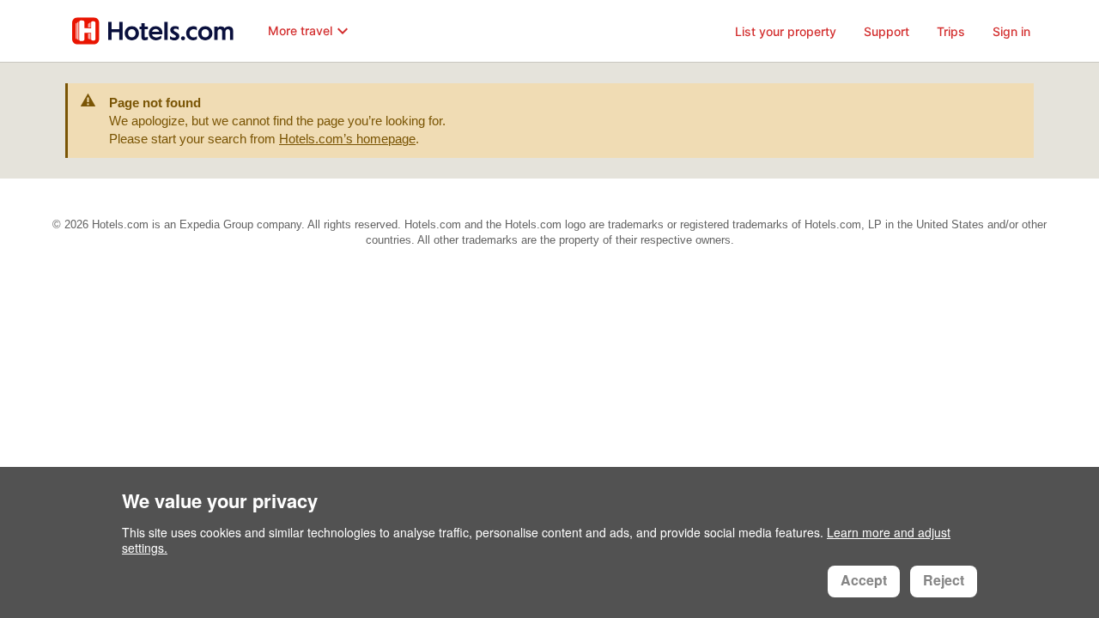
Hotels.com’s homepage (347, 138)
